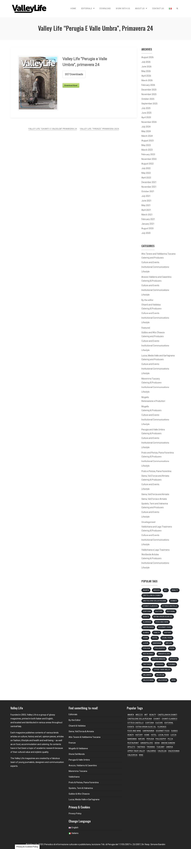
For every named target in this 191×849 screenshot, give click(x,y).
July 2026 (146, 62)
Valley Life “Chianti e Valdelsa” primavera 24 (52, 129)
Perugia (146, 648)
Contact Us (158, 8)
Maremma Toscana (78, 771)
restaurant (148, 654)
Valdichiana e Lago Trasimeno (155, 550)
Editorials (86, 8)
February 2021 (148, 219)
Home (73, 8)
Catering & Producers (151, 281)
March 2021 (147, 214)
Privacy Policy (75, 813)
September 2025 (149, 103)
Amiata (146, 590)
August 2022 (147, 163)
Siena (145, 659)
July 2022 (146, 168)
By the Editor (75, 720)
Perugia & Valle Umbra (79, 760)
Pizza (172, 648)
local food (167, 638)
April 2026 (146, 76)
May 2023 (146, 145)
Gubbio (146, 633)
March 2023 (147, 150)
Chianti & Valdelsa (77, 726)
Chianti (173, 601)
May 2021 (146, 205)
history (167, 633)
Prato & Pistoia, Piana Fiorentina (84, 782)
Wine (173, 680)
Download (105, 8)
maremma (157, 643)
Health (157, 633)
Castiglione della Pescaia (154, 601)
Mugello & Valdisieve (78, 748)
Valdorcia (162, 680)
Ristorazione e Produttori (153, 401)
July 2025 (146, 108)
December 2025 (149, 89)
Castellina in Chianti (152, 595)
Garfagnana (148, 627)
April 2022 (146, 177)
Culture (158, 611)
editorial (171, 611)
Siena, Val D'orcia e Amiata (154, 499)
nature (169, 643)
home (145, 638)
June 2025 (146, 113)
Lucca (145, 643)
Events (146, 617)
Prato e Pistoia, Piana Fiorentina (156, 471)
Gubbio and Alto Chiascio (153, 332)
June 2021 (146, 200)
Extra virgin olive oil (163, 617)
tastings (147, 664)
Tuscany (171, 664)
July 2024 (146, 126)
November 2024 (149, 122)
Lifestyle (145, 271)
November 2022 (149, 159)
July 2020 (146, 233)
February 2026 (148, 85)
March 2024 (147, 136)
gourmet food (164, 627)
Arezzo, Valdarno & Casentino (83, 765)
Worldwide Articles (150, 554)
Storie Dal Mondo (77, 754)
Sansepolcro (164, 654)
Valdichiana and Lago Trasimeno (156, 527)
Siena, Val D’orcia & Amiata (81, 731)
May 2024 (146, 131)
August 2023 (147, 140)
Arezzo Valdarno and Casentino (156, 277)
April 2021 (146, 210)
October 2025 (147, 99)
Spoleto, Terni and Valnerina (154, 503)
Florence (147, 622)
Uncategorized (148, 522)
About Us (140, 8)
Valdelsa (160, 675)
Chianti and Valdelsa (151, 304)
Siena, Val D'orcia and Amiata (155, 476)
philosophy (159, 648)
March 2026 (147, 80)
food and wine (161, 622)
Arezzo (156, 590)
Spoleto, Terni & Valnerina (81, 788)
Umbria (146, 670)
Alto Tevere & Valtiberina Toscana (84, 737)
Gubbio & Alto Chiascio (79, 794)
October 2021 (147, 191)
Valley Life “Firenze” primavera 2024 (99, 129)
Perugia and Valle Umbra (153, 429)
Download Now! (70, 85)
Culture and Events (150, 262)
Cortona (147, 611)
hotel (154, 638)
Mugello (145, 397)
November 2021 (149, 187)
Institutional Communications (155, 267)
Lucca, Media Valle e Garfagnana (84, 799)
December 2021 (149, 182)
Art (165, 590)
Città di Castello (169, 606)
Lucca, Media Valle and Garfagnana (158, 355)
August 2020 (147, 228)
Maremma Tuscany (150, 378)
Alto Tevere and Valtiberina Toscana (158, 254)
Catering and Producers (152, 257)
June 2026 (146, 66)
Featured (145, 328)
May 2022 (146, 173)
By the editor (147, 300)
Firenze (72, 743)
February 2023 (148, 154)
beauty (175, 590)
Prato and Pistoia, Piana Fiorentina (157, 453)
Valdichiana (148, 680)
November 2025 (149, 94)
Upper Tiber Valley (162, 670)
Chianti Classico (150, 606)
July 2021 (146, 196)
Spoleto (173, 659)
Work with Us (123, 8)
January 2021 (147, 224)
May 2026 (146, 71)
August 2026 (147, 57)
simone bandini (158, 659)
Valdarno (147, 675)
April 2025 (146, 117)
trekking (159, 664)
